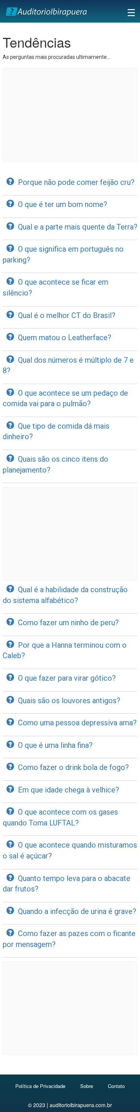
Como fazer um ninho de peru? (68, 622)
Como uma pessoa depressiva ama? (77, 722)
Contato (116, 1085)
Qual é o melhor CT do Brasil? (66, 315)
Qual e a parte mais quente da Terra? (77, 226)
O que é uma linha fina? (55, 745)
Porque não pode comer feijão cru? (76, 182)
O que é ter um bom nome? (62, 204)
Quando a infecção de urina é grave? (77, 911)
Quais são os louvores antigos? (69, 700)
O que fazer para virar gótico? (67, 678)
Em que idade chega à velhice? (68, 789)
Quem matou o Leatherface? (64, 337)
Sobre (86, 1085)
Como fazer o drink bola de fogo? (73, 767)
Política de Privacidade (40, 1085)
